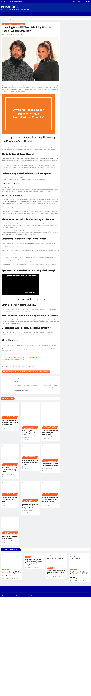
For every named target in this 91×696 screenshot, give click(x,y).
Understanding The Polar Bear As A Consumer (10, 537)
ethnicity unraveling (8, 371)
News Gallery (27, 595)
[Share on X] (10, 366)
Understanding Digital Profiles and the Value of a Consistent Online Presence (11, 574)
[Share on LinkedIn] (13, 366)
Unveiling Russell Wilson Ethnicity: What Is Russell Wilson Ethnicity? (22, 19)
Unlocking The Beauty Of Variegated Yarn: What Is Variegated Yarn (20, 357)
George (6, 578)
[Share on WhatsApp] (16, 366)
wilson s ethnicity (45, 371)
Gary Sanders (7, 34)
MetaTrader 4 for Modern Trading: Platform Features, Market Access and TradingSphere (33, 562)
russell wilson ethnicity (22, 371)
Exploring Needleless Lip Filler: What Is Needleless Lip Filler (30, 462)
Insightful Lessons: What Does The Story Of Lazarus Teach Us (18, 361)
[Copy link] (33, 366)
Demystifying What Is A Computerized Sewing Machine (9, 469)
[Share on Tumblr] (26, 366)
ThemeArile (35, 595)
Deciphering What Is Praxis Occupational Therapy (15, 359)
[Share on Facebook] (7, 366)
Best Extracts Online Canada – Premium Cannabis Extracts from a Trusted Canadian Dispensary (79, 575)
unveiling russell (34, 371)
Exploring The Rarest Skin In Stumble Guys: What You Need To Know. (50, 499)
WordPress (20, 595)
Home (3, 19)
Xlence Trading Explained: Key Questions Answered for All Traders (56, 572)
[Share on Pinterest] (19, 366)
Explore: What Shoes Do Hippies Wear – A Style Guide (9, 499)
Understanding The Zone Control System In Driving (50, 464)
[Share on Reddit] (23, 366)
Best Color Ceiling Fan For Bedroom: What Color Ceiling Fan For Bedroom (30, 506)
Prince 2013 (9, 7)
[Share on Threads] (29, 366)
